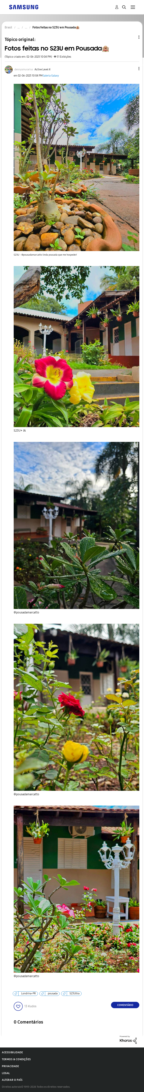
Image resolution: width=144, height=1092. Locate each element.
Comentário (125, 1005)
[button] (133, 68)
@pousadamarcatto (26, 612)
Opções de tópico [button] (132, 37)
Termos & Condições (16, 1059)
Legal (6, 1073)
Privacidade (10, 1066)
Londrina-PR (28, 993)
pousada (53, 993)
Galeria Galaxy (51, 75)
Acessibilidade (12, 1052)
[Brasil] (23, 7)
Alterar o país (12, 1080)
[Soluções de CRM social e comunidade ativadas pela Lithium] (128, 1039)
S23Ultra (75, 993)
